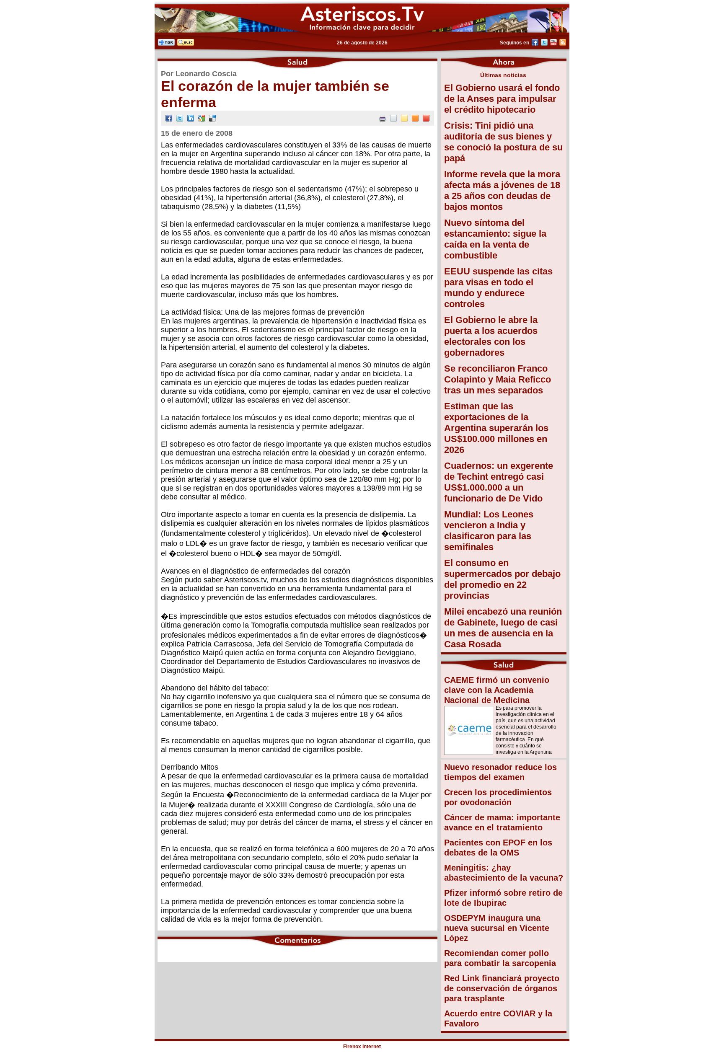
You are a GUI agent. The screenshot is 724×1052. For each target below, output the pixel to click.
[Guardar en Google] (201, 119)
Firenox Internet (362, 1046)
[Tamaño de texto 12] (393, 119)
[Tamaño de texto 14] (404, 119)
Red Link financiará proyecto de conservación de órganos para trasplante (501, 988)
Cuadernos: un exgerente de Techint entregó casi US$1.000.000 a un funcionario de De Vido (498, 482)
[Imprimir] (382, 119)
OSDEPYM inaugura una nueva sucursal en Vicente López (496, 928)
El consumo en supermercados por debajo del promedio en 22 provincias (502, 579)
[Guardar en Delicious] (212, 119)
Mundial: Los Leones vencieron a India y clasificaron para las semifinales (488, 530)
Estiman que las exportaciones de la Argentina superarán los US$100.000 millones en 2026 (496, 428)
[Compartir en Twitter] (179, 119)
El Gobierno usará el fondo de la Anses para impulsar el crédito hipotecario (502, 99)
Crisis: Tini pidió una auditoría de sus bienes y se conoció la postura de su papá (503, 141)
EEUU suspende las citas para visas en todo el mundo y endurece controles (498, 287)
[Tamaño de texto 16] (415, 119)
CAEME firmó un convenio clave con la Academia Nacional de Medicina (496, 690)
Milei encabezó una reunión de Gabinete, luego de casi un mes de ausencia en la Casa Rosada (503, 627)
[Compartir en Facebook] (168, 119)
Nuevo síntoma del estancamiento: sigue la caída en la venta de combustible (495, 239)
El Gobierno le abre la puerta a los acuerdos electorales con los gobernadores (491, 336)
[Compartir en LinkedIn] (190, 119)
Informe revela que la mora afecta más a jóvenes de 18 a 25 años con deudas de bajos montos (502, 190)
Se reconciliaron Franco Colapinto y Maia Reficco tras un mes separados (497, 379)
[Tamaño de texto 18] (426, 119)
